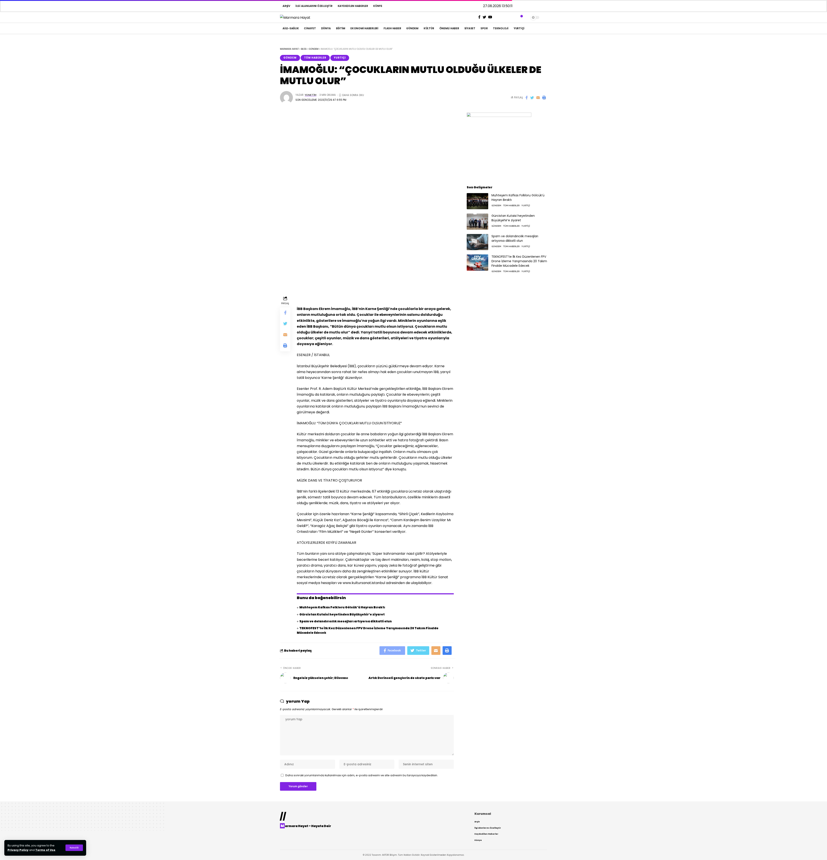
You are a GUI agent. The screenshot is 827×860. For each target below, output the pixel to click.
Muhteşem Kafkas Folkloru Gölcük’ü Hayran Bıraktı (342, 607)
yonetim (310, 94)
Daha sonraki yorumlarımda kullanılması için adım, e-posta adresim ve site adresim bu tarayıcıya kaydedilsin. (361, 775)
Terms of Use (45, 850)
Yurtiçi (340, 57)
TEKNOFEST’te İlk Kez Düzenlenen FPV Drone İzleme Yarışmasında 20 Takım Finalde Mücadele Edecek (519, 261)
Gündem (290, 57)
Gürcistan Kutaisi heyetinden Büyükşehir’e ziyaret (342, 614)
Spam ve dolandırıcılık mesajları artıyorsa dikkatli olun (345, 621)
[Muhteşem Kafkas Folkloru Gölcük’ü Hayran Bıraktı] (477, 201)
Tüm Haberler (315, 57)
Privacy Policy (18, 850)
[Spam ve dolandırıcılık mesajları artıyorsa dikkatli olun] (477, 242)
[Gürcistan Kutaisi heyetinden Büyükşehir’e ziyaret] (477, 222)
